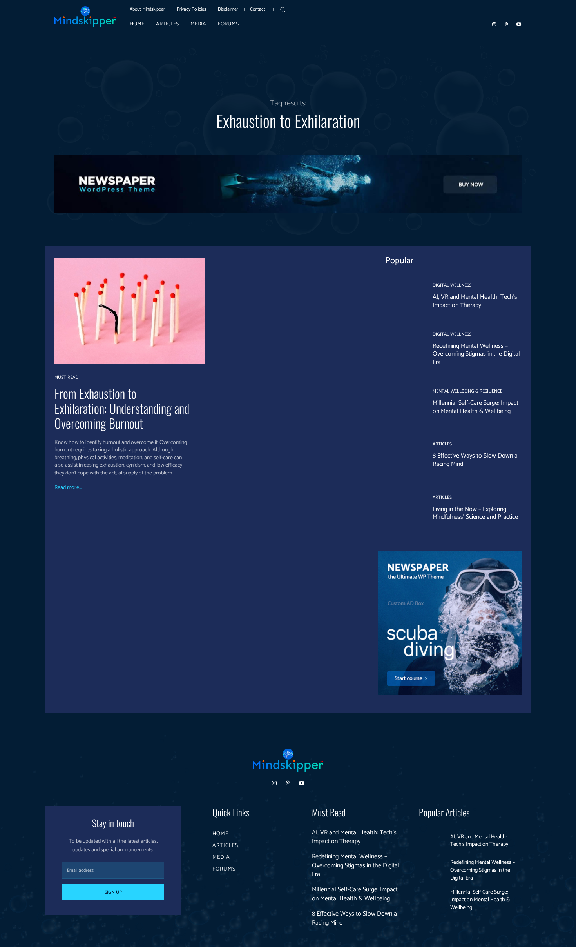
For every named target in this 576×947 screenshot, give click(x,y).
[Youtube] (518, 24)
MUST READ (66, 377)
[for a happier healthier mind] (85, 16)
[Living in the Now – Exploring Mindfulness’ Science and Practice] (399, 508)
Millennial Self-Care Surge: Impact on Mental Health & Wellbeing (475, 407)
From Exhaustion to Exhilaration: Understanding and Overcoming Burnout (121, 408)
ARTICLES (442, 444)
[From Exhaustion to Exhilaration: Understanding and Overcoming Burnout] (129, 310)
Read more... (68, 488)
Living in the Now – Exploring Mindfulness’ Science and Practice (475, 513)
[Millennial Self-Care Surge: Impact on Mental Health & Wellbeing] (399, 402)
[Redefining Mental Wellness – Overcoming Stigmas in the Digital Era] (399, 349)
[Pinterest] (506, 24)
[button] (282, 9)
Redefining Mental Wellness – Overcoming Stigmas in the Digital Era (476, 354)
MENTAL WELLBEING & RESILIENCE (467, 391)
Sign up (113, 892)
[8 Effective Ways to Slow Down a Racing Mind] (399, 455)
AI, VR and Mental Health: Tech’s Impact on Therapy (475, 301)
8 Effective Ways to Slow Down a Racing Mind (475, 460)
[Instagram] (494, 24)
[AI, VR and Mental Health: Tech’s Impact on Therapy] (399, 296)
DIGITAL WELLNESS (452, 285)
